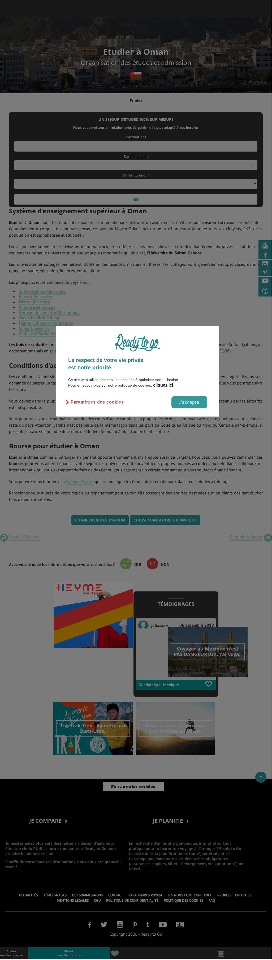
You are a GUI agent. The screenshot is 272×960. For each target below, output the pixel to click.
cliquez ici (163, 385)
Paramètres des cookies (97, 402)
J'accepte (189, 402)
